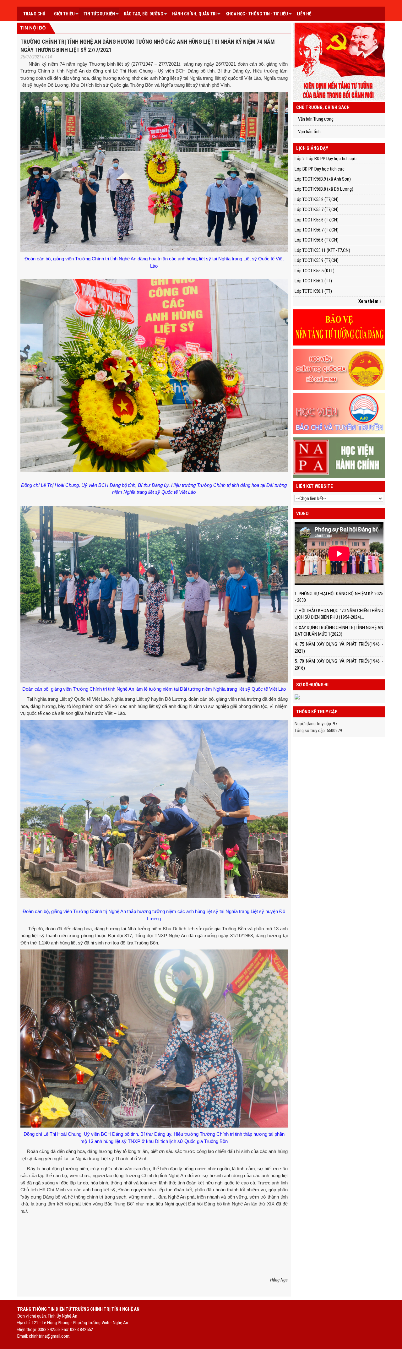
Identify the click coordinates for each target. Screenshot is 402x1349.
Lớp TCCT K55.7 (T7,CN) (317, 209)
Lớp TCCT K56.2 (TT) (313, 281)
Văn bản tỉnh (309, 131)
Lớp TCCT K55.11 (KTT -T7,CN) (322, 250)
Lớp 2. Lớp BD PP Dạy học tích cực (325, 158)
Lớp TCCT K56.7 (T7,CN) (317, 230)
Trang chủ (34, 13)
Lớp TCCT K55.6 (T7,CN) (317, 220)
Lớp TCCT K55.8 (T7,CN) (317, 199)
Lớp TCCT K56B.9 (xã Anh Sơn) (323, 179)
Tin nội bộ (33, 28)
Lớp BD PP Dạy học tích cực (320, 169)
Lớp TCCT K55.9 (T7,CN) (317, 260)
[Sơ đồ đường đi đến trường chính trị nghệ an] (297, 696)
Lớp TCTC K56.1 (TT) (313, 291)
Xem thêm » (370, 301)
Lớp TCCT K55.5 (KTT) (314, 271)
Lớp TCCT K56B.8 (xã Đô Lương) (324, 189)
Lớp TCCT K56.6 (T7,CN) (317, 240)
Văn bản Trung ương (316, 119)
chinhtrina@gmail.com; (49, 1336)
